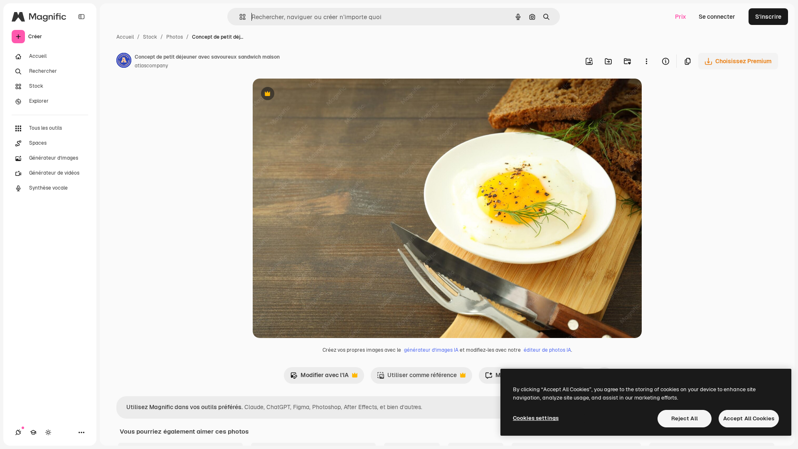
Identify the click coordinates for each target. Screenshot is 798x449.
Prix (680, 16)
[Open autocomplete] (239, 17)
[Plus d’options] (646, 61)
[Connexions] (18, 432)
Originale (307, 95)
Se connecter (717, 16)
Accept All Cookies (748, 418)
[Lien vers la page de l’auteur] (123, 61)
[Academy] (33, 432)
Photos (174, 37)
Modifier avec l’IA (319, 377)
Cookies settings (536, 418)
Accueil (125, 37)
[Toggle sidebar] (81, 16)
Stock (150, 37)
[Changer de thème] (48, 432)
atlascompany (151, 65)
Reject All (684, 418)
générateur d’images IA (431, 350)
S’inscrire (768, 16)
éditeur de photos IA (547, 350)
